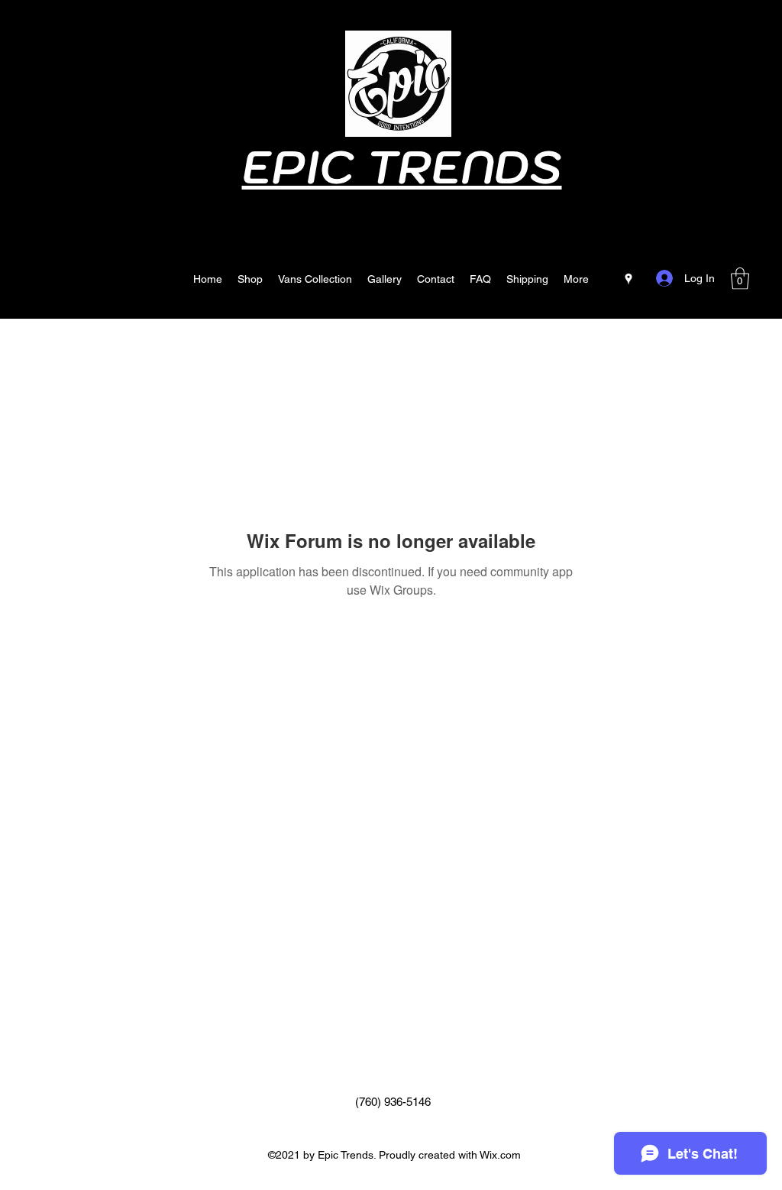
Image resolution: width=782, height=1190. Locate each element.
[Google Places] (628, 279)
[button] (740, 279)
